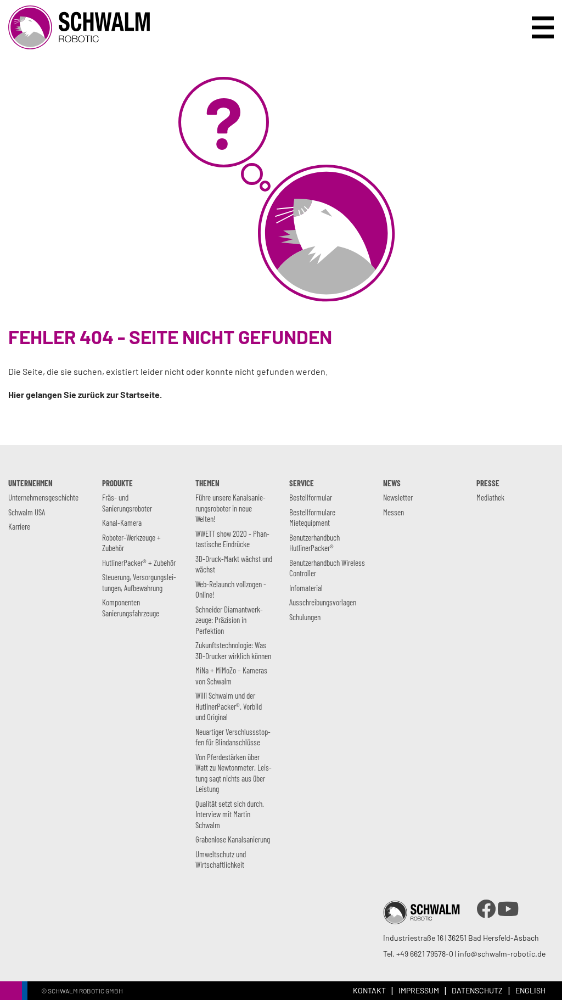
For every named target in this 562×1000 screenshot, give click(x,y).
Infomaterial (306, 588)
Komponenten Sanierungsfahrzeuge (130, 607)
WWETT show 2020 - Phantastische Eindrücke (232, 539)
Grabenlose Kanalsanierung (232, 839)
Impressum (418, 990)
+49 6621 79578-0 (424, 953)
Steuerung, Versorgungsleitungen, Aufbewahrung (139, 582)
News (392, 483)
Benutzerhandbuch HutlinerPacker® (314, 542)
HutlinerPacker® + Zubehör (139, 563)
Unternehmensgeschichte (43, 497)
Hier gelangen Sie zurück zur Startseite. (85, 394)
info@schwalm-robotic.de (502, 953)
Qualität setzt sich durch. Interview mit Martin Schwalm (229, 814)
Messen (393, 512)
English (530, 990)
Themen (207, 483)
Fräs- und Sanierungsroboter (127, 502)
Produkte (117, 483)
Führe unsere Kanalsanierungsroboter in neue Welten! (230, 508)
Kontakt (369, 990)
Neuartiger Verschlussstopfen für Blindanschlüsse (233, 737)
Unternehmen (30, 483)
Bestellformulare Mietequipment (312, 517)
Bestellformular (310, 497)
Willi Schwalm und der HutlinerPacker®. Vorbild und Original (228, 706)
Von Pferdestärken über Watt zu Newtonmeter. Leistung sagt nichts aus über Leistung (233, 773)
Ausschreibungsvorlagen (322, 602)
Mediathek (490, 497)
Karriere (19, 526)
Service (301, 483)
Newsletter (398, 497)
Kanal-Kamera (122, 522)
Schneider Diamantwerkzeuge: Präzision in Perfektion (229, 620)
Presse (487, 483)
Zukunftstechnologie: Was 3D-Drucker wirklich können (233, 650)
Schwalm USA (26, 512)
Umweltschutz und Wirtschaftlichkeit (220, 859)
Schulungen (305, 617)
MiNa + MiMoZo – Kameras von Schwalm (231, 675)
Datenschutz (477, 990)
